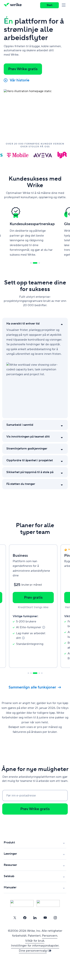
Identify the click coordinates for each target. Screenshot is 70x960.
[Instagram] (55, 918)
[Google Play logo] (48, 903)
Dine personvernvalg (33, 951)
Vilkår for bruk (34, 941)
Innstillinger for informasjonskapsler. (35, 945)
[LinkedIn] (35, 918)
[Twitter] (15, 918)
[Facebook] (25, 918)
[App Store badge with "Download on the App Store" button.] (22, 903)
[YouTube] (45, 918)
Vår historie (19, 80)
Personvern (49, 936)
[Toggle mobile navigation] (64, 5)
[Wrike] (14, 5)
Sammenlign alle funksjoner (32, 687)
